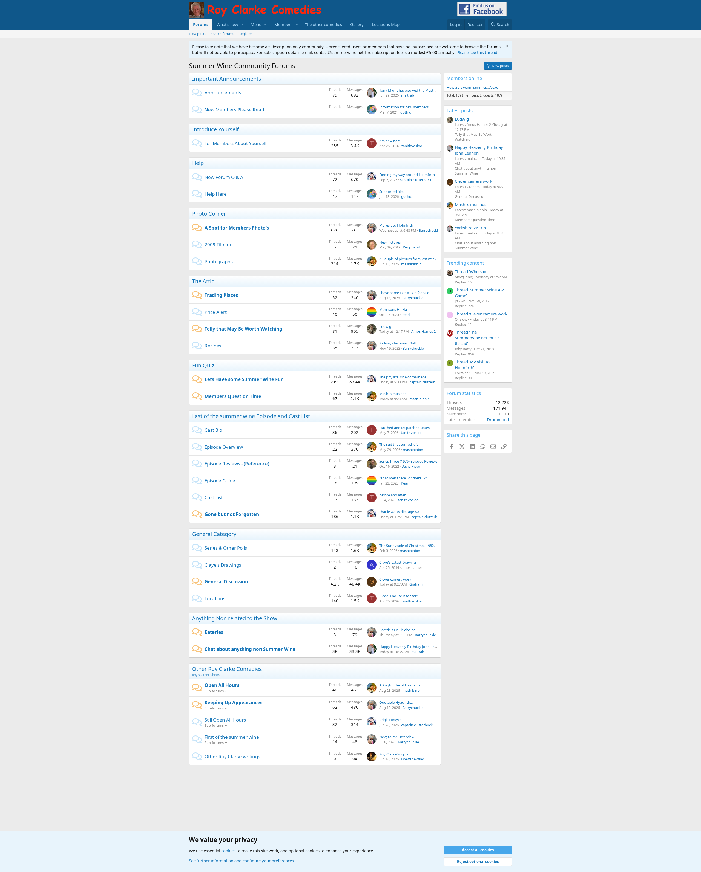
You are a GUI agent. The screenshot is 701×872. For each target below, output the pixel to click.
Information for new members (404, 107)
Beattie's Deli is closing (397, 629)
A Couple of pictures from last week (407, 258)
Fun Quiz (203, 365)
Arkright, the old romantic (400, 685)
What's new (227, 24)
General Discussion (226, 581)
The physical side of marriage (402, 377)
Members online (464, 78)
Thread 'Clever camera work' (481, 314)
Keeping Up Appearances (233, 702)
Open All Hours (222, 685)
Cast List (214, 497)
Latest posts (460, 110)
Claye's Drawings (223, 565)
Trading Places (221, 295)
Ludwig (385, 326)
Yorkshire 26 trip (470, 227)
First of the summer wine (232, 737)
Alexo (493, 87)
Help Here (216, 194)
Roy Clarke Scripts (393, 754)
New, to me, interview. (397, 736)
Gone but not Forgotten (232, 514)
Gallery (357, 24)
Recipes (213, 346)
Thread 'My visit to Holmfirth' (472, 364)
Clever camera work (395, 579)
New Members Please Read (234, 109)
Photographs (219, 261)
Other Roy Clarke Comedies (227, 669)
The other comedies (323, 24)
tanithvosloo (411, 145)
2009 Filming (218, 244)
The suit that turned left (398, 444)
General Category (214, 534)
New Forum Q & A (224, 177)
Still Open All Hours (225, 720)
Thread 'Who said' (471, 271)
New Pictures (390, 242)
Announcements (223, 92)
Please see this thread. (477, 52)
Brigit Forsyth (390, 719)
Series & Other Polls (226, 548)
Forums (200, 24)
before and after (392, 495)
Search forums (222, 33)
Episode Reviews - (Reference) (237, 463)
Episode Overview (224, 447)
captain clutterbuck (415, 179)
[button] (242, 24)
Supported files (391, 191)
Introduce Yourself (215, 129)
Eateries (214, 632)
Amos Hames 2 (423, 331)
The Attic (203, 281)
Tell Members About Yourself (236, 143)
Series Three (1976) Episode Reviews (408, 461)
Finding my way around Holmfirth (407, 174)
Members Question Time (233, 396)
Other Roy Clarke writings (232, 756)
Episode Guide (220, 480)
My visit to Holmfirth (396, 225)
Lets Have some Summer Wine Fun (244, 379)
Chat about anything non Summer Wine (250, 649)
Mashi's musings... (394, 393)
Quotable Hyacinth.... (396, 702)
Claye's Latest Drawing (397, 562)
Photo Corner (209, 213)
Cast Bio (213, 430)
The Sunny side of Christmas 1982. (407, 545)
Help (198, 163)
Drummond (498, 419)
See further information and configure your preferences (241, 860)
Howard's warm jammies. (467, 87)
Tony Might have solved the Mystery (409, 90)
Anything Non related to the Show (234, 618)
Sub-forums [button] (214, 690)
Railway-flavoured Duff (397, 343)
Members (283, 24)
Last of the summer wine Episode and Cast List (251, 416)
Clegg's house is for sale (398, 595)
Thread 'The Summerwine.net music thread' (477, 337)
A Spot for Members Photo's (237, 228)
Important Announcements (226, 78)
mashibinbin (411, 264)
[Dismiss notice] (506, 47)
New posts (197, 33)
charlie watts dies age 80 (399, 511)
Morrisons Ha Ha (393, 309)
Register (245, 33)
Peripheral (411, 247)
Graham (416, 584)
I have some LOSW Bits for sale (404, 292)
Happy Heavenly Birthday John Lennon (411, 646)
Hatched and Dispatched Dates (404, 427)
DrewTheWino (412, 759)
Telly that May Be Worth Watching (243, 329)
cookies (228, 850)
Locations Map (386, 24)
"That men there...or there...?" (403, 478)
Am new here (390, 140)
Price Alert (216, 312)
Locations (215, 598)
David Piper (410, 466)
